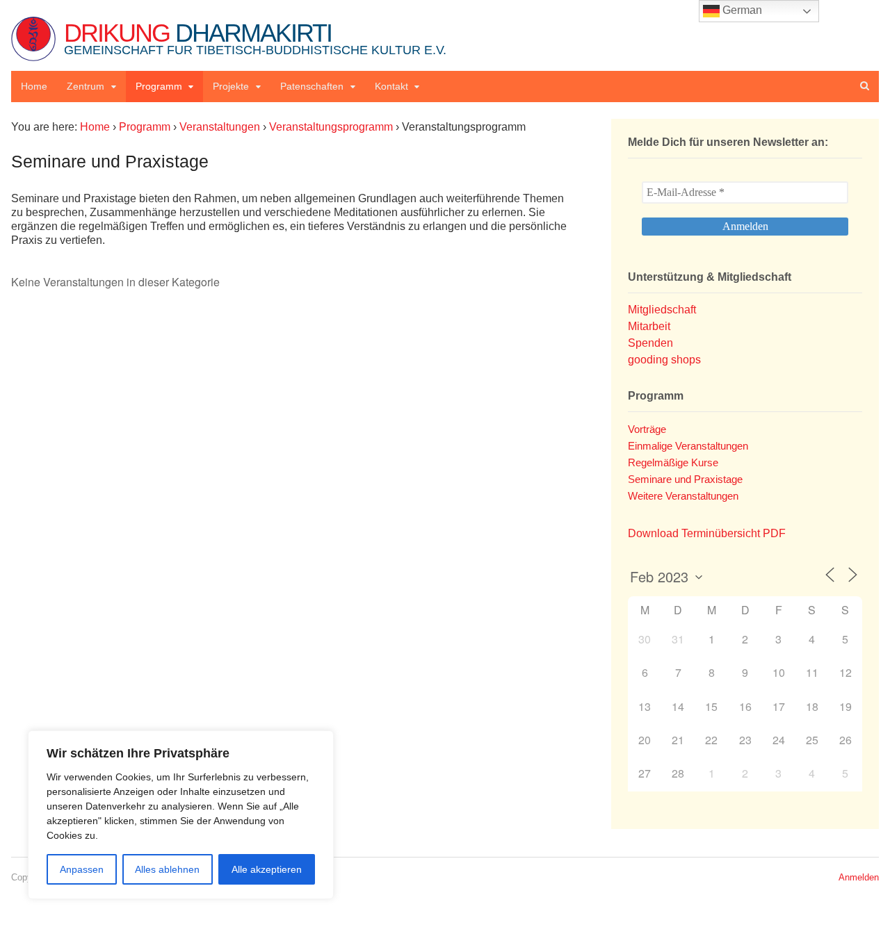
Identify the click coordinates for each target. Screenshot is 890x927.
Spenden (650, 343)
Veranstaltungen (219, 127)
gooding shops (664, 360)
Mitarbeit (649, 326)
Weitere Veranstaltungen (683, 496)
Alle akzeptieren (267, 869)
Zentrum (85, 86)
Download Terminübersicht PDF (707, 533)
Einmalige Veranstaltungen (688, 446)
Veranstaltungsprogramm (331, 127)
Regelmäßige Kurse (673, 462)
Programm (159, 86)
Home (34, 86)
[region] (181, 814)
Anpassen (82, 869)
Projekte (231, 86)
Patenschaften (311, 86)
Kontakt (391, 86)
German (741, 10)
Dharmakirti (255, 38)
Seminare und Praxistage (685, 479)
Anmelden (859, 877)
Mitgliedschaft (662, 309)
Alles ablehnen (167, 869)
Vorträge (647, 429)
